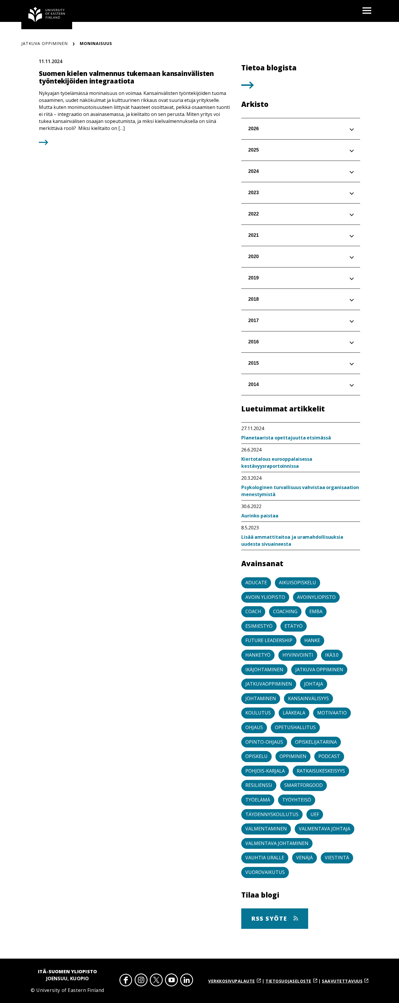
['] (247, 86)
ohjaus (254, 727)
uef (314, 814)
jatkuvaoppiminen (268, 684)
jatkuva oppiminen (319, 669)
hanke (312, 640)
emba (315, 611)
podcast (329, 756)
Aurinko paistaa (259, 515)
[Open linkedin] (186, 981)
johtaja (313, 684)
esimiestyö (259, 626)
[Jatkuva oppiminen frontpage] (46, 14)
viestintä (337, 857)
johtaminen (260, 698)
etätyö (293, 626)
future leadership (268, 640)
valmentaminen (266, 828)
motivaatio (332, 713)
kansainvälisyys (308, 698)
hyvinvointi (297, 655)
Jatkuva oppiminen (44, 43)
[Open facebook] (125, 981)
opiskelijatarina (316, 742)
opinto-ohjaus (264, 742)
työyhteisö (296, 800)
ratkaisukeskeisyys (321, 771)
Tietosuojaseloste (288, 981)
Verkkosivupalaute (231, 981)
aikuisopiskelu (297, 582)
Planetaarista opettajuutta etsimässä (286, 437)
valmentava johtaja (324, 828)
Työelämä (257, 800)
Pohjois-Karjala (265, 771)
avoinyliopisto (316, 597)
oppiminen (293, 756)
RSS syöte (270, 918)
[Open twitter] (156, 981)
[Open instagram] (141, 981)
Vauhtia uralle (264, 857)
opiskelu (256, 756)
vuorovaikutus (265, 872)
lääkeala (294, 713)
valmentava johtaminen (276, 843)
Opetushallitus (295, 727)
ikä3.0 (332, 655)
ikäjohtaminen (264, 669)
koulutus (258, 713)
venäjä (304, 857)
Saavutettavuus (342, 981)
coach (253, 611)
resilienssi (258, 785)
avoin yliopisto (265, 597)
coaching (285, 611)
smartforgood (303, 785)
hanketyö (257, 655)
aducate (256, 582)
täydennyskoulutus (272, 814)
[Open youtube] (171, 981)
